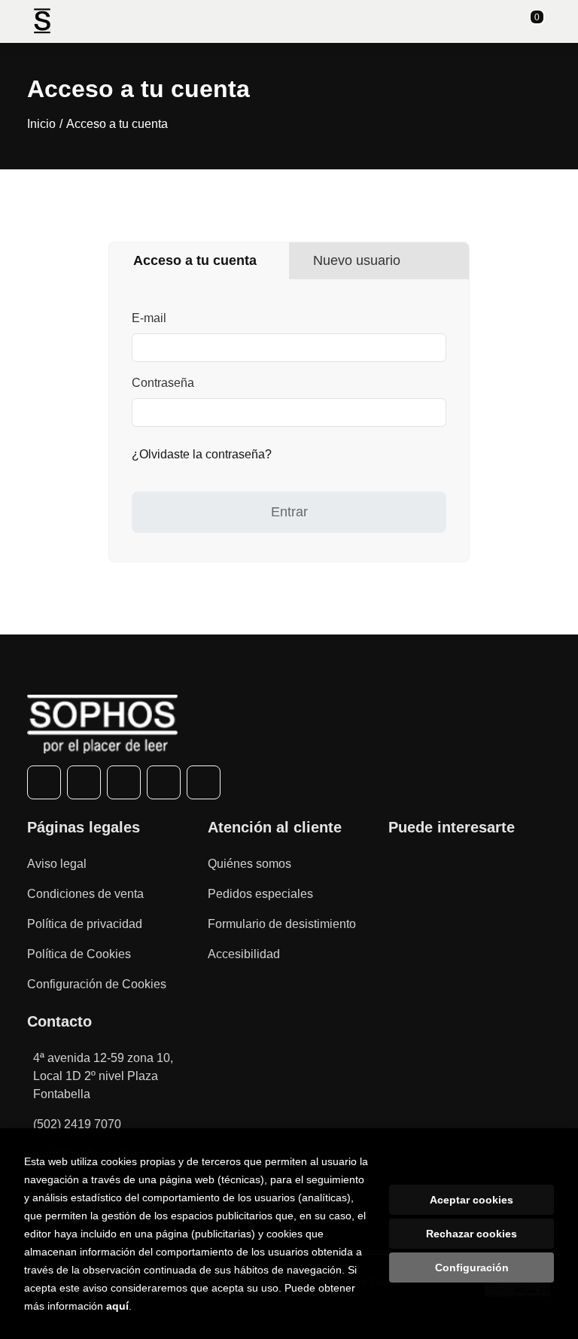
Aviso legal (57, 863)
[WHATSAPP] (164, 782)
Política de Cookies (79, 954)
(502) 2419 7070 (77, 1124)
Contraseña (163, 382)
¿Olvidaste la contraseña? (202, 454)
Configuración (472, 1267)
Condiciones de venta (85, 893)
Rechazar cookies (471, 1234)
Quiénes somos (249, 863)
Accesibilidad (244, 954)
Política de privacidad (84, 924)
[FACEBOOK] (44, 782)
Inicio (41, 123)
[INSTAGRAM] (124, 782)
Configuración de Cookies (96, 984)
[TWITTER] (84, 782)
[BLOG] (204, 782)
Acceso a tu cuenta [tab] (195, 260)
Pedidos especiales (260, 893)
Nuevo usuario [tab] (356, 260)
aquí (117, 1306)
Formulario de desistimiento (282, 924)
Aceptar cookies (471, 1200)
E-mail (149, 318)
